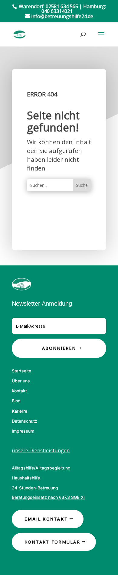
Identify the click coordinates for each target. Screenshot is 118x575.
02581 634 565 (62, 6)
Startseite (21, 370)
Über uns (21, 380)
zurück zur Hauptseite (49, 216)
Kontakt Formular (52, 542)
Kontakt (19, 390)
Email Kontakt (46, 518)
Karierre (19, 411)
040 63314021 (57, 11)
